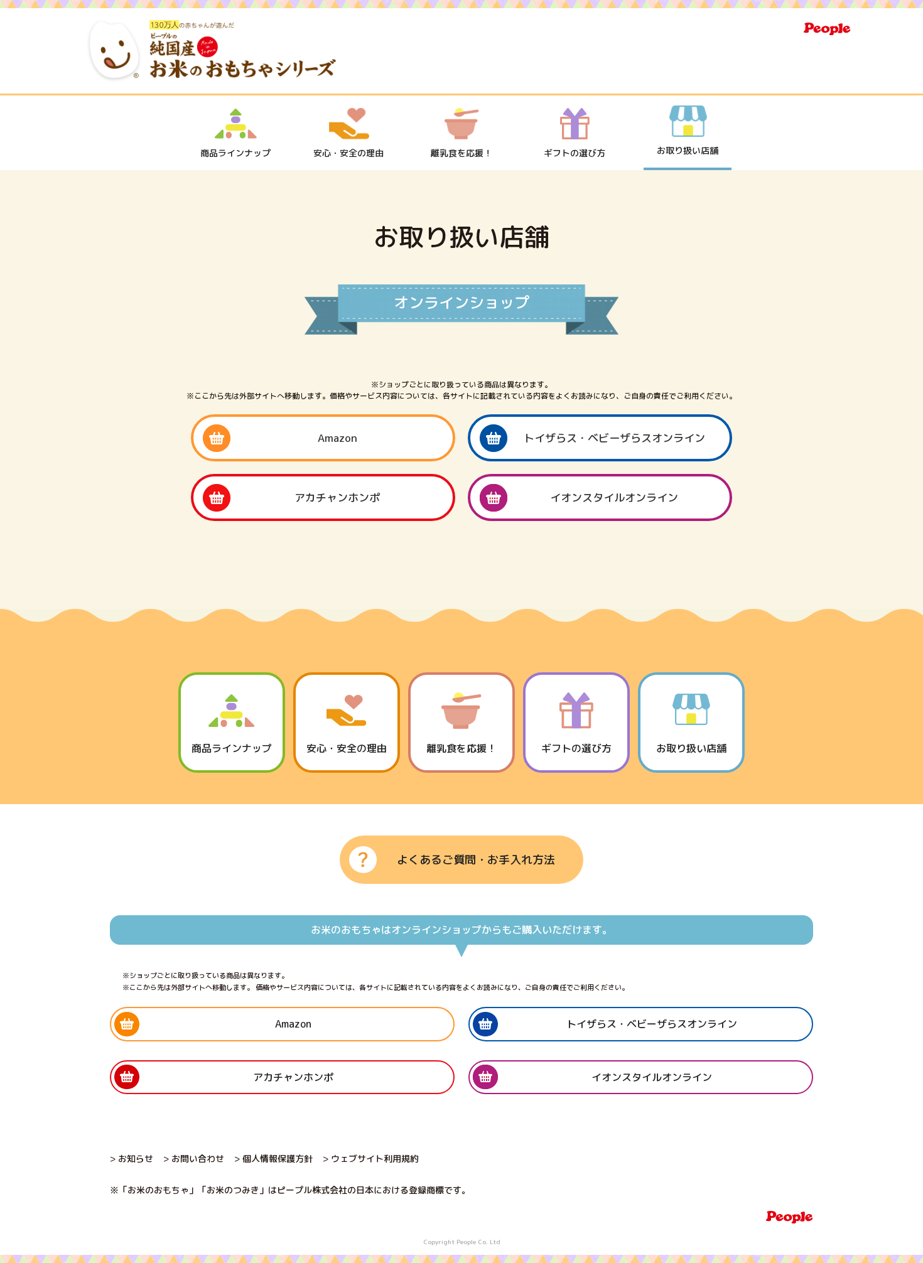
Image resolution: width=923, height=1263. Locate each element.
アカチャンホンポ (337, 497)
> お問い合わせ (193, 1158)
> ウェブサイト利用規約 (371, 1158)
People (827, 29)
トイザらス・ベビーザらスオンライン (614, 438)
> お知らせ (131, 1158)
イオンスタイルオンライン (614, 497)
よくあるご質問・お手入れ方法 (476, 860)
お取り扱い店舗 (687, 150)
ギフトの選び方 (574, 153)
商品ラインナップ (235, 153)
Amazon (337, 438)
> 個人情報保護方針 (273, 1158)
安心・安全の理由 (348, 153)
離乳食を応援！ (461, 153)
